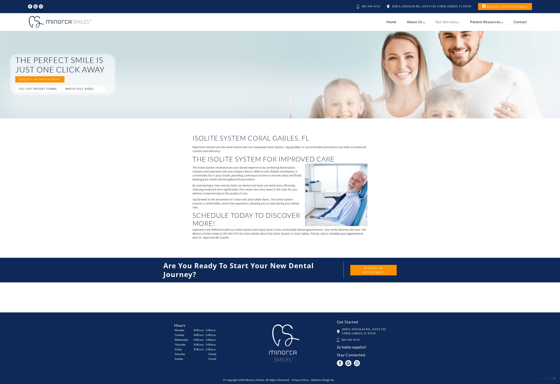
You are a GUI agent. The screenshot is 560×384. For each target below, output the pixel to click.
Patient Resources (485, 22)
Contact (520, 22)
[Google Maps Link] (35, 6)
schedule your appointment (346, 233)
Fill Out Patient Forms (38, 89)
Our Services (446, 22)
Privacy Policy (300, 380)
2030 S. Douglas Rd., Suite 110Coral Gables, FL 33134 (364, 331)
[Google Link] (348, 363)
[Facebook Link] (30, 6)
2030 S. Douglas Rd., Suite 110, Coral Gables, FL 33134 (431, 6)
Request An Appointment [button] (507, 7)
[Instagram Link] (41, 6)
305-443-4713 (371, 6)
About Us (414, 22)
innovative (259, 147)
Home (391, 22)
